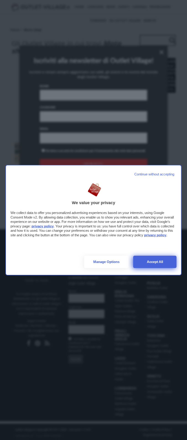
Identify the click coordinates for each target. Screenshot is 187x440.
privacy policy (42, 226)
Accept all (155, 262)
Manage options (106, 262)
